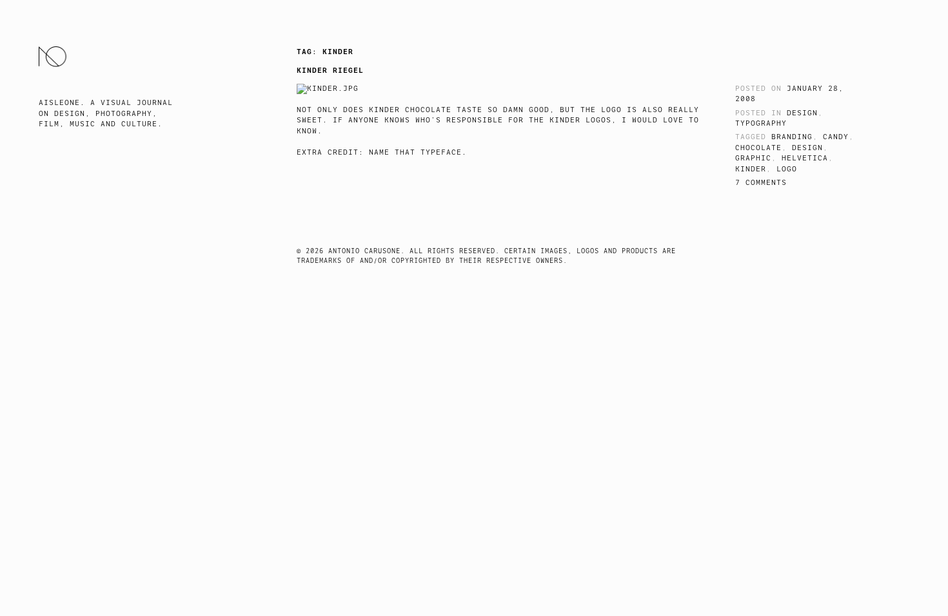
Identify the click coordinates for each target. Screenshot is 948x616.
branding (792, 137)
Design (802, 113)
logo (786, 169)
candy (836, 137)
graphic (753, 158)
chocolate (758, 148)
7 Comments (761, 182)
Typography (761, 123)
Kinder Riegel (330, 70)
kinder (750, 169)
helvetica (805, 158)
